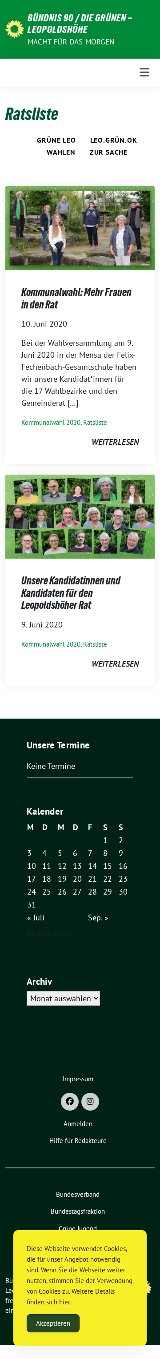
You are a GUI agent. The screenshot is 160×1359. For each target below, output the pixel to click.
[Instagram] (90, 1102)
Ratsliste (95, 422)
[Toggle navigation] (144, 72)
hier (64, 1302)
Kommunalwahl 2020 (50, 422)
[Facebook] (70, 1102)
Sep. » (98, 917)
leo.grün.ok (113, 140)
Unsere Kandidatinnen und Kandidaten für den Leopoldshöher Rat (70, 593)
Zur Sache (109, 152)
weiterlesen (115, 442)
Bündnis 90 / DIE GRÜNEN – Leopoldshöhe (80, 23)
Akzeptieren (53, 1323)
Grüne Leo (56, 140)
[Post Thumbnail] (80, 227)
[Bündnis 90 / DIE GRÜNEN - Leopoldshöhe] (14, 28)
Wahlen (61, 152)
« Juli (35, 917)
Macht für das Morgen (71, 42)
